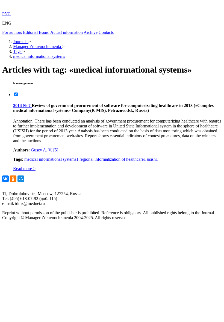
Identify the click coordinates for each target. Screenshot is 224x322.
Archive (91, 32)
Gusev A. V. (44, 150)
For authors (12, 32)
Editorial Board (36, 32)
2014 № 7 (22, 105)
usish (152, 159)
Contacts (106, 32)
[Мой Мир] (20, 178)
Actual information (66, 32)
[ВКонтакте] (5, 178)
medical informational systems (51, 159)
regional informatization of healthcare (112, 159)
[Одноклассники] (13, 178)
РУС (6, 13)
